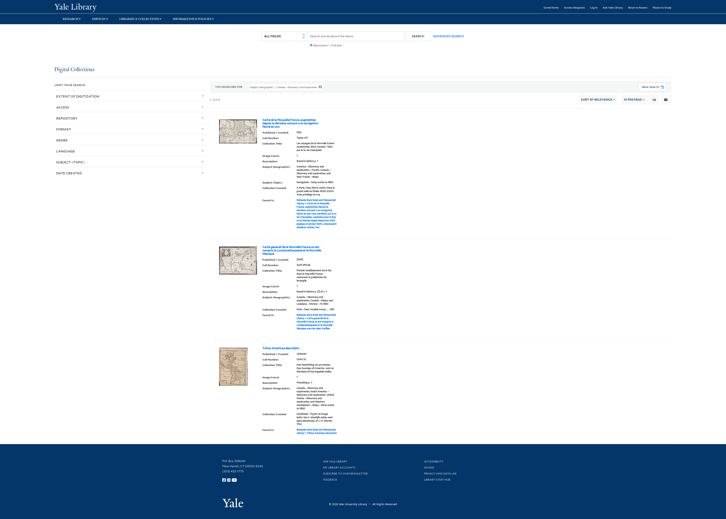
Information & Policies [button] (192, 19)
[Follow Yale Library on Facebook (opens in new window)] (224, 480)
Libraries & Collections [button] (139, 19)
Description (320, 45)
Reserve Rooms (637, 7)
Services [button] (99, 19)
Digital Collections (74, 70)
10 (633, 99)
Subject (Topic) (70, 162)
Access (62, 107)
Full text (337, 45)
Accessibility (433, 461)
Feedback (330, 479)
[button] (418, 36)
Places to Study (662, 7)
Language (65, 151)
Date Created (69, 173)
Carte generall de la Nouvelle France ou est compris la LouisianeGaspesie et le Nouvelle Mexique (291, 250)
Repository (67, 118)
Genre (62, 140)
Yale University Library (100, 7)
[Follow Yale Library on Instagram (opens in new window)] (228, 480)
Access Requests (574, 7)
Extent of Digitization (77, 96)
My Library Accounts (339, 467)
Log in (593, 7)
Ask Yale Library (613, 7)
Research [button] (70, 19)
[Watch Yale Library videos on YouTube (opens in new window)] (234, 480)
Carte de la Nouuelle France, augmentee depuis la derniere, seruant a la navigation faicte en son (290, 123)
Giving (429, 467)
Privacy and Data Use (440, 473)
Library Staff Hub (437, 479)
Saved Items (551, 7)
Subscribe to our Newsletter (345, 473)
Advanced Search (448, 36)
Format (63, 129)
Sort (596, 99)
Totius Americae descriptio (280, 348)
